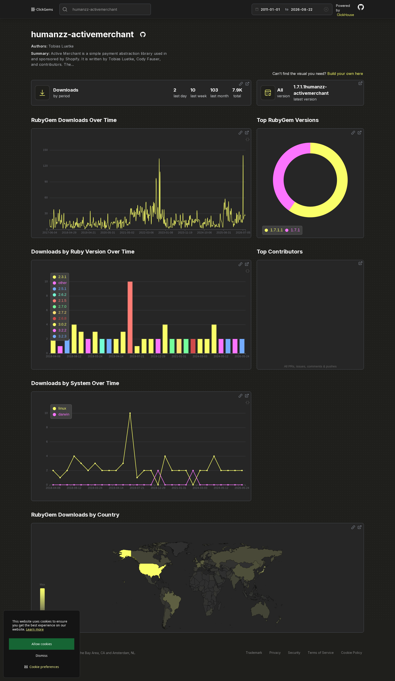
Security (294, 653)
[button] (41, 667)
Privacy (275, 653)
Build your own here (345, 73)
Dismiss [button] (42, 655)
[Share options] (241, 84)
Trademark (254, 653)
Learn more (35, 629)
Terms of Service (321, 653)
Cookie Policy (351, 653)
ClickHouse (345, 15)
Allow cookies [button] (42, 644)
